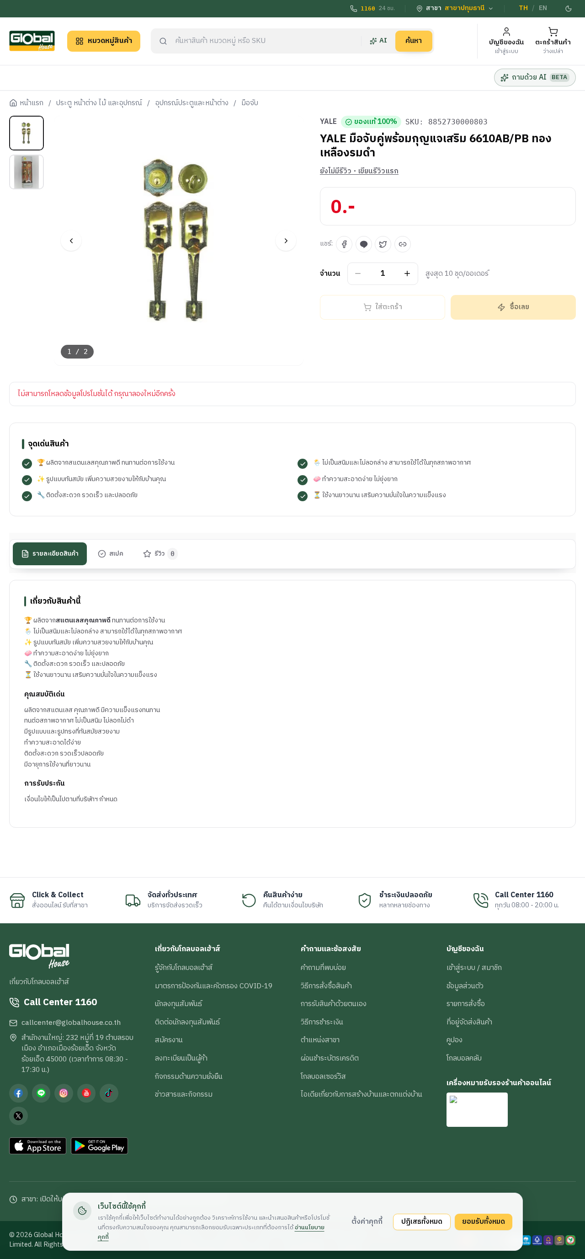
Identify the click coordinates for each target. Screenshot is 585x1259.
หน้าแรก (31, 103)
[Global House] (32, 41)
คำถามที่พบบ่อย (323, 968)
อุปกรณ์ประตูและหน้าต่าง (192, 103)
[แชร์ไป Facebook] (344, 244)
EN (543, 8)
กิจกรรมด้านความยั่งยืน (189, 1076)
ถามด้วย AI (539, 77)
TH (523, 8)
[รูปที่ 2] (26, 172)
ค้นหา (413, 41)
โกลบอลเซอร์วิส (323, 1076)
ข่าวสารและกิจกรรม (184, 1094)
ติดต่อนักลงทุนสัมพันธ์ (187, 1022)
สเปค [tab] (116, 553)
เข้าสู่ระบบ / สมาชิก (474, 968)
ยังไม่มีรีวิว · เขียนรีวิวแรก (359, 171)
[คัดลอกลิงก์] (402, 244)
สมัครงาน (169, 1040)
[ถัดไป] (286, 240)
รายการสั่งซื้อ (466, 1004)
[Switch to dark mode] (569, 8)
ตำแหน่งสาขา (320, 1040)
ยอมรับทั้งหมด (483, 1221)
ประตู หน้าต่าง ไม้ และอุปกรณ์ (99, 103)
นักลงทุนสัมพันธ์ (178, 1004)
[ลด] (358, 273)
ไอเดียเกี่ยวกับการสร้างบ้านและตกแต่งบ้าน (361, 1094)
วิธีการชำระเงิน (322, 1022)
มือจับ (249, 103)
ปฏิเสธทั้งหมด (421, 1221)
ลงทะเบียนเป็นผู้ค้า (181, 1058)
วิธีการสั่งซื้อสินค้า (326, 986)
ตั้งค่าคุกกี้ (367, 1221)
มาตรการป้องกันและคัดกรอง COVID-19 (213, 986)
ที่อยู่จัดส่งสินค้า (469, 1022)
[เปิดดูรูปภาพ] (179, 241)
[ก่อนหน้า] (71, 240)
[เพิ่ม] (407, 273)
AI (383, 40)
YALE (328, 122)
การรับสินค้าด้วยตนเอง (334, 1004)
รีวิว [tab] (164, 553)
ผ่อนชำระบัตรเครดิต (330, 1058)
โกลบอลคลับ (464, 1058)
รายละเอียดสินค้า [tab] (55, 553)
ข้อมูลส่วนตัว (465, 986)
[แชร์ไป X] (383, 244)
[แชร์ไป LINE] (364, 244)
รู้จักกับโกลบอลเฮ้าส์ (184, 968)
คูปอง (455, 1040)
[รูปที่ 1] (26, 133)
